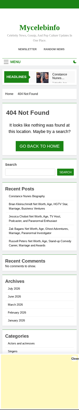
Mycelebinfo (39, 27)
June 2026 (14, 296)
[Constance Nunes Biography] (42, 78)
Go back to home (40, 146)
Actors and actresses (21, 343)
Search (11, 165)
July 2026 (14, 288)
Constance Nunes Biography (59, 76)
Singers (12, 351)
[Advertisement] (39, 382)
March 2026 (15, 304)
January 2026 (16, 320)
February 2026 (17, 312)
